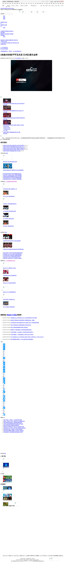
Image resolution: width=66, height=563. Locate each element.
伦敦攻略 (3, 35)
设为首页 (61, 1)
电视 (3, 5)
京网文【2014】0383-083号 (34, 559)
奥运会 (9, 315)
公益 (31, 3)
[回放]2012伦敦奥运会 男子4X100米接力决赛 (14, 426)
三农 (44, 3)
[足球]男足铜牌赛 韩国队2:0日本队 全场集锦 (14, 430)
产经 (33, 3)
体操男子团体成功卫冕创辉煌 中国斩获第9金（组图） (23, 320)
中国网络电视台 (10, 1)
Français (8, 8)
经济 (8, 3)
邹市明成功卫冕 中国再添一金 (10, 188)
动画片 (53, 5)
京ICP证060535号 (26, 559)
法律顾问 (37, 555)
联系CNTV (22, 555)
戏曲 (17, 3)
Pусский (12, 8)
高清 (41, 5)
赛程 (4, 17)
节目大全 (17, 5)
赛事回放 (3, 22)
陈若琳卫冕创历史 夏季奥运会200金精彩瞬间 (13, 170)
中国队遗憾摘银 (18, 175)
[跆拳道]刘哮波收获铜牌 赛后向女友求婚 (12, 176)
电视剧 (46, 5)
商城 (47, 3)
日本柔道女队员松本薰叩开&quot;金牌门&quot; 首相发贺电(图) (25, 322)
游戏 (62, 3)
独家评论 (3, 33)
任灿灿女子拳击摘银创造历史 (9, 203)
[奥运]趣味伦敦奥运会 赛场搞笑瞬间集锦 (13, 422)
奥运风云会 (15, 42)
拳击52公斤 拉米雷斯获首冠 (9, 292)
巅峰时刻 (11, 40)
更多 (7, 153)
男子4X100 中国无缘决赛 (8, 196)
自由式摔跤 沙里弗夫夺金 (9, 299)
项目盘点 (11, 31)
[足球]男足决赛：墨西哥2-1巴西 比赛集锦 (13, 429)
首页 (3, 3)
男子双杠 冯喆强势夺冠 (8, 226)
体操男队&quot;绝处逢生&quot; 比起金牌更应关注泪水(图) (24, 317)
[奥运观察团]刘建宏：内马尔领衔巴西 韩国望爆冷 (22, 339)
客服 (58, 1)
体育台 (10, 51)
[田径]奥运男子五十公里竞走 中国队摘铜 (12, 179)
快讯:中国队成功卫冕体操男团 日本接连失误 (21, 325)
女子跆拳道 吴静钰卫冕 (8, 218)
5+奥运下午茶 (4, 41)
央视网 (4, 1)
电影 (43, 5)
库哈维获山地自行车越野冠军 (9, 275)
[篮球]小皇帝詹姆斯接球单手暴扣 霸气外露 (13, 423)
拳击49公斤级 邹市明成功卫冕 (10, 161)
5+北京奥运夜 (4, 42)
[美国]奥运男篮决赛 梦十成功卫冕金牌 (11, 240)
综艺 (12, 3)
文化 (26, 3)
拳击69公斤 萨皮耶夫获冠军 (9, 282)
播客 (58, 5)
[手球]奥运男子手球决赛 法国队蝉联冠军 (12, 255)
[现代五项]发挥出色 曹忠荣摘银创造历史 (12, 173)
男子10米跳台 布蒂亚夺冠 (9, 306)
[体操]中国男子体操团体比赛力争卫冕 (11, 150)
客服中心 (61, 555)
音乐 (19, 3)
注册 (55, 1)
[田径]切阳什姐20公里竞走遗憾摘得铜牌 (12, 177)
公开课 (56, 5)
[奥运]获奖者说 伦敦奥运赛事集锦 (11, 425)
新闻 (5, 3)
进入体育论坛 (18, 58)
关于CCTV (5, 555)
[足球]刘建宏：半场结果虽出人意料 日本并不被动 (22, 334)
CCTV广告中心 (43, 555)
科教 (22, 3)
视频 (4, 18)
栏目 (9, 6)
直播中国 (22, 5)
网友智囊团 (55, 555)
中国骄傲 (7, 40)
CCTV (62, 5)
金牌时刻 (3, 25)
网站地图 (17, 1)
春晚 (15, 3)
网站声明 (32, 555)
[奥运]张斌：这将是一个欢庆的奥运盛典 (13, 419)
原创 (4, 36)
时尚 (42, 3)
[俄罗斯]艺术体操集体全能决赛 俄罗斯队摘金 (13, 249)
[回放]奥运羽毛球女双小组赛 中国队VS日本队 (13, 149)
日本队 (14, 315)
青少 (24, 3)
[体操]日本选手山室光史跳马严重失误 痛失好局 (14, 148)
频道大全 (8, 5)
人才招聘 (27, 555)
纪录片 (49, 5)
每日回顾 (3, 32)
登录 (52, 1)
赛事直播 (26, 5)
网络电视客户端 (33, 5)
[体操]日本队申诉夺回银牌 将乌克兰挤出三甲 (13, 146)
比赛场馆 (11, 33)
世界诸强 (7, 31)
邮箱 (60, 3)
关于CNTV (16, 555)
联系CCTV (11, 555)
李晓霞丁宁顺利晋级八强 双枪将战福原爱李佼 (21, 329)
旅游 (38, 3)
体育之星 (16, 40)
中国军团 (3, 31)
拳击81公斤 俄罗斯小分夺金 (9, 268)
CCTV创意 (50, 555)
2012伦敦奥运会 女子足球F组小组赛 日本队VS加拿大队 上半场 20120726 (27, 336)
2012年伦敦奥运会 (17, 51)
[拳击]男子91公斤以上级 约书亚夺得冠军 (12, 254)
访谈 (58, 3)
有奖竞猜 (5, 47)
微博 (51, 3)
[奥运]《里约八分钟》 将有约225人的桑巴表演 (14, 421)
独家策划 (3, 40)
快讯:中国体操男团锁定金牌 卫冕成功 (19, 327)
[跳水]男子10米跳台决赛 (8, 175)
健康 (40, 3)
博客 (53, 3)
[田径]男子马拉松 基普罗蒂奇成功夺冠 (11, 256)
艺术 (29, 3)
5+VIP (2, 47)
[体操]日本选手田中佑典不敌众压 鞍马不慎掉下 (14, 145)
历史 (5, 44)
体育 (10, 3)
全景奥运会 (9, 42)
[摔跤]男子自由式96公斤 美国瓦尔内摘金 (12, 258)
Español (5, 8)
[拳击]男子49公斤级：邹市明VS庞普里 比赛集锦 (14, 428)
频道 (6, 6)
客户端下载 (3, 48)
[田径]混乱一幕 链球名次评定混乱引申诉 (13, 432)
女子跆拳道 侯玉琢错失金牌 (9, 211)
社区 (49, 3)
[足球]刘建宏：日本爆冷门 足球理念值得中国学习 (22, 332)
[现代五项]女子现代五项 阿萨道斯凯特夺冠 (13, 252)
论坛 (56, 3)
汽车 (35, 3)
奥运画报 (7, 33)
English (2, 8)
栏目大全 (13, 5)
